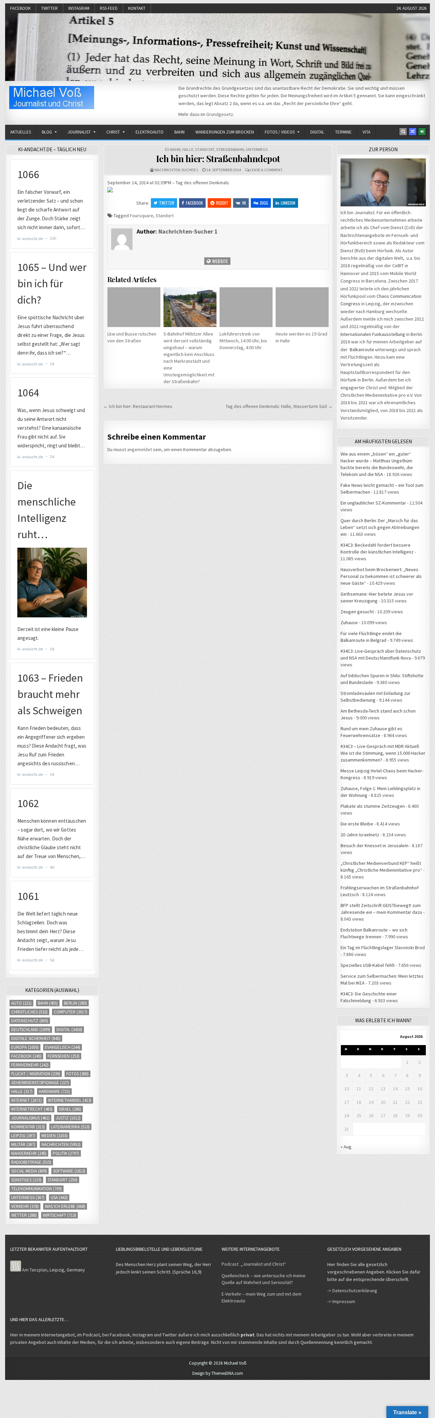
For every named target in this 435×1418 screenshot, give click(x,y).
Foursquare (141, 215)
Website (219, 260)
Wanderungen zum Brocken (224, 132)
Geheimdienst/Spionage (40, 1083)
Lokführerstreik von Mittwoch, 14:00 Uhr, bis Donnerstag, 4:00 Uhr (243, 341)
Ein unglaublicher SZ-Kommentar (373, 503)
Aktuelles (20, 132)
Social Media (29, 1171)
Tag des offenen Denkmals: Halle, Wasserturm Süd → (279, 406)
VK (244, 203)
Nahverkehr (29, 1153)
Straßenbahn (230, 149)
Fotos (77, 1074)
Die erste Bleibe (357, 824)
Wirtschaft (59, 1215)
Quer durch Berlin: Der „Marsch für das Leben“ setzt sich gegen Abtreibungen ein (380, 527)
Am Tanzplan (34, 1270)
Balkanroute (362, 349)
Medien (54, 1136)
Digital (317, 132)
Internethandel (69, 1100)
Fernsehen (64, 1056)
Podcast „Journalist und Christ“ (254, 1264)
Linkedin (288, 203)
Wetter (24, 1215)
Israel (70, 1109)
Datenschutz (29, 1021)
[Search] (403, 131)
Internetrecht (32, 1109)
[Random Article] (412, 131)
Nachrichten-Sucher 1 (176, 169)
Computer (70, 1012)
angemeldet (139, 449)
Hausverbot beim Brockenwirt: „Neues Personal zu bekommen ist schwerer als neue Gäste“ (381, 576)
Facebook (20, 8)
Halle (187, 149)
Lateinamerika (70, 1127)
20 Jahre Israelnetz (360, 835)
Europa (25, 1047)
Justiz (68, 1118)
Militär (23, 1144)
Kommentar (28, 1127)
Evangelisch (62, 1047)
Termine (343, 132)
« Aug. (346, 1147)
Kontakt (136, 8)
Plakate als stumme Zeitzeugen (373, 806)
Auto (21, 1003)
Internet (26, 1100)
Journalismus (30, 1118)
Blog (47, 132)
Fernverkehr (30, 1065)
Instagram (78, 8)
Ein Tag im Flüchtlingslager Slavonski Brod (383, 947)
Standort (204, 149)
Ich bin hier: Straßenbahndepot (218, 159)
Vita (366, 132)
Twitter (49, 8)
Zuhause (349, 622)
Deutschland (30, 1029)
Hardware (54, 1091)
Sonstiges (26, 1180)
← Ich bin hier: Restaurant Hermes (137, 406)
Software (69, 1171)
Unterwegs (256, 149)
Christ (113, 132)
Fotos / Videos (280, 132)
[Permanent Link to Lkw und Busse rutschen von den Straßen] (133, 307)
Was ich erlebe (65, 1206)
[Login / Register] (422, 131)
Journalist (79, 132)
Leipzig (23, 1136)
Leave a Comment (266, 169)
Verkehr (25, 1206)
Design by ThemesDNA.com (217, 1373)
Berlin (75, 1003)
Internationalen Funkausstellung (373, 334)
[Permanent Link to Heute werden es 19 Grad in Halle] (302, 307)
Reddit (222, 203)
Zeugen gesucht (357, 612)
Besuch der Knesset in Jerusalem (374, 845)
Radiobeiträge (31, 1162)
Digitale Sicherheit (35, 1038)
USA (59, 1197)
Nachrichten (61, 1144)
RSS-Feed (109, 8)
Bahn (179, 132)
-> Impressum (341, 1301)
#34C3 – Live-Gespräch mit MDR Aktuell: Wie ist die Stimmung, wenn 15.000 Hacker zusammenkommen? (383, 753)
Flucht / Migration (35, 1074)
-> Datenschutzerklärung (352, 1290)
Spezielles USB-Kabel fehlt (368, 965)
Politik (66, 1153)
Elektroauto (149, 132)
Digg (264, 203)
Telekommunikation (36, 1189)
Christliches (29, 1012)
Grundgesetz (219, 114)
